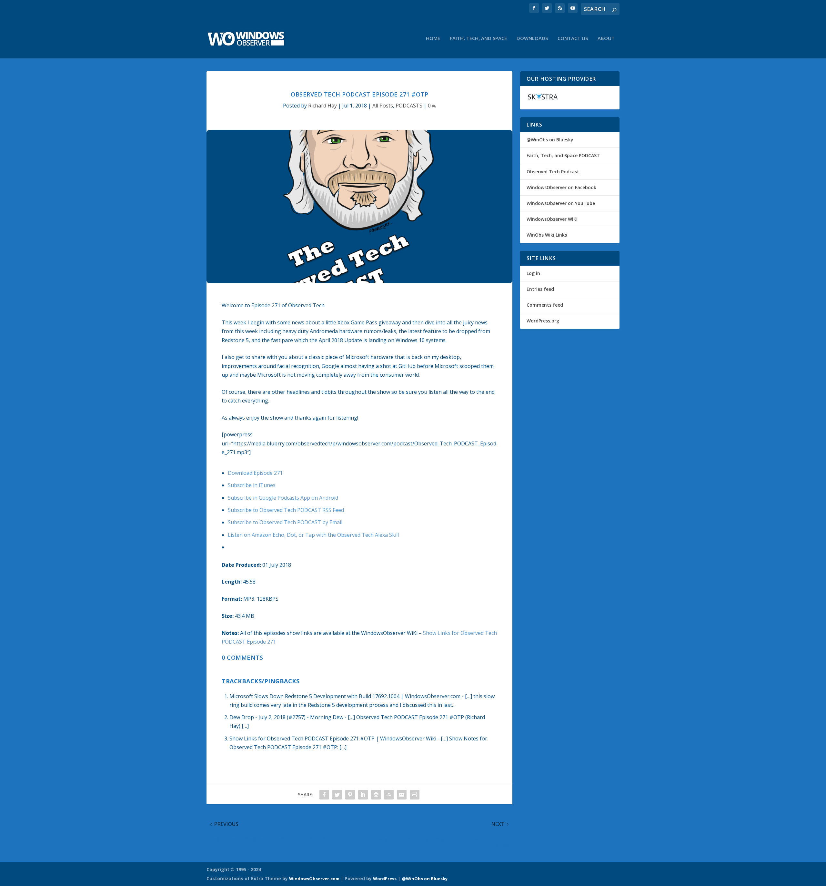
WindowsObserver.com (314, 878)
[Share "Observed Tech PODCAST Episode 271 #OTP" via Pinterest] (350, 794)
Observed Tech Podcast (553, 171)
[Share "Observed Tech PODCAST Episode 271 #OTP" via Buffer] (375, 794)
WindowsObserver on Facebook (561, 187)
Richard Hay (322, 105)
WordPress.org (543, 321)
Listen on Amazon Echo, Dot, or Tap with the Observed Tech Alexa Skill (313, 534)
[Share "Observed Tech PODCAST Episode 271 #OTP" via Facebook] (324, 794)
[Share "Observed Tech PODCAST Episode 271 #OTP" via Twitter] (337, 794)
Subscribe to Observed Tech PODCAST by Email (285, 522)
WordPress (385, 878)
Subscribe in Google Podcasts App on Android (283, 497)
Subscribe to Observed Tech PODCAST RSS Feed (286, 510)
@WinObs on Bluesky (550, 140)
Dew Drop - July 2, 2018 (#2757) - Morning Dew (286, 717)
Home (433, 38)
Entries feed (540, 289)
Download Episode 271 (255, 472)
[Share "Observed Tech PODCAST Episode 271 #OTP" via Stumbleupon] (388, 794)
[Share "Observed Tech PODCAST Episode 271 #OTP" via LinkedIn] (363, 794)
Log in (533, 273)
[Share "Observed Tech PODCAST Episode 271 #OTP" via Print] (414, 794)
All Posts (382, 105)
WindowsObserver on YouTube (561, 203)
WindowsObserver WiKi (552, 219)
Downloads (532, 38)
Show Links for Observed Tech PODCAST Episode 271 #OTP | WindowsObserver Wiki (332, 738)
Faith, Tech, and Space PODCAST (563, 155)
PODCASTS (409, 105)
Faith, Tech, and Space (478, 38)
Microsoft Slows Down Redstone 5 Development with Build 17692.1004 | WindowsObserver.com (344, 696)
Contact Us (573, 38)
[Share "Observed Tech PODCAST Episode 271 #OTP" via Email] (401, 794)
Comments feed (545, 305)
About (606, 38)
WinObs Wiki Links (547, 235)
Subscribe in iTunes (252, 485)
